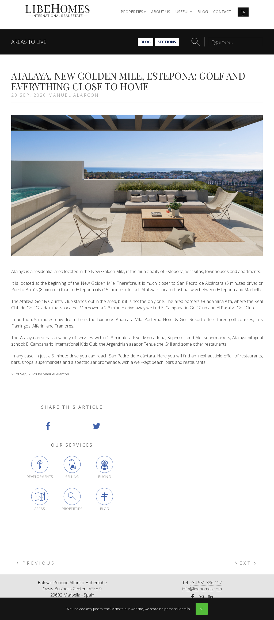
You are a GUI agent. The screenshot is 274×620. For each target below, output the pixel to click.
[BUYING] (104, 464)
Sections (167, 41)
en (243, 11)
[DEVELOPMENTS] (39, 464)
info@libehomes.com (202, 589)
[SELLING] (72, 464)
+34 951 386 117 (206, 583)
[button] (133, 11)
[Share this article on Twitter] (96, 426)
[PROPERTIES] (72, 496)
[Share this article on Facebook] (47, 426)
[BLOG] (104, 496)
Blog (145, 41)
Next (244, 563)
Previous (37, 563)
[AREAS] (39, 496)
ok (201, 608)
